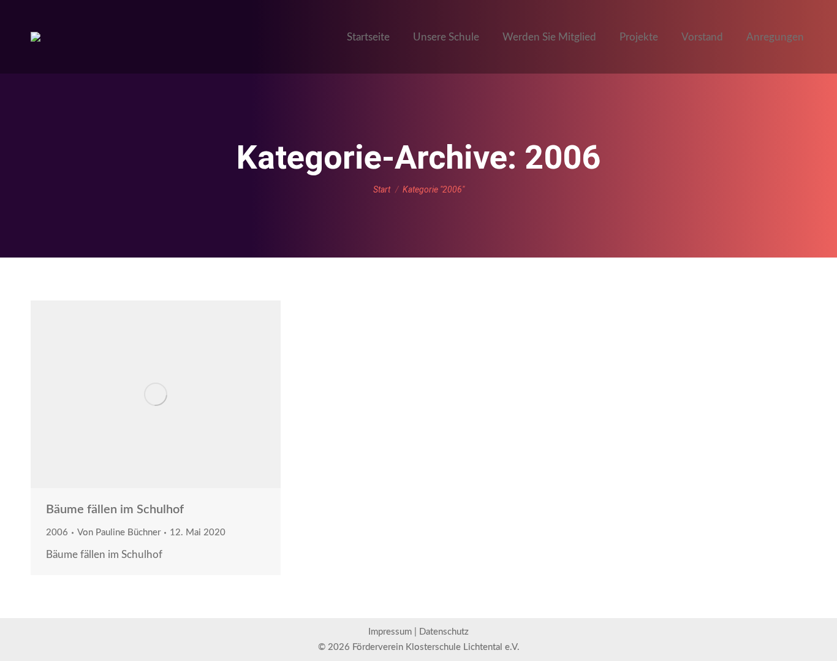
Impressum (390, 631)
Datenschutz (444, 631)
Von (119, 532)
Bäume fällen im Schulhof (115, 509)
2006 (57, 532)
